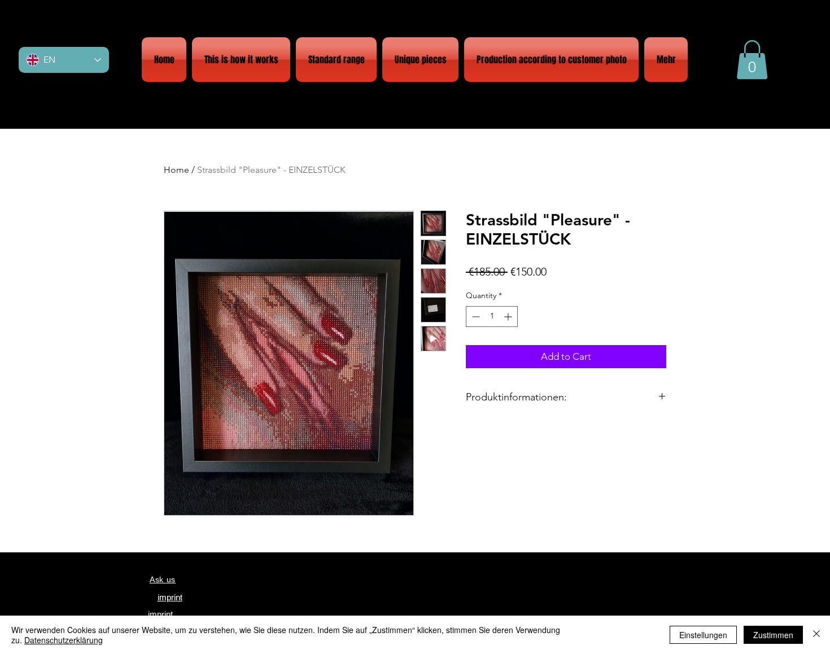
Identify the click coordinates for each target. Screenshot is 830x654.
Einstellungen (703, 634)
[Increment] (509, 316)
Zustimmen (773, 634)
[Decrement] (475, 316)
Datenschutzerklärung (63, 640)
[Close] (816, 635)
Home (176, 169)
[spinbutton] (492, 316)
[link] (752, 59)
